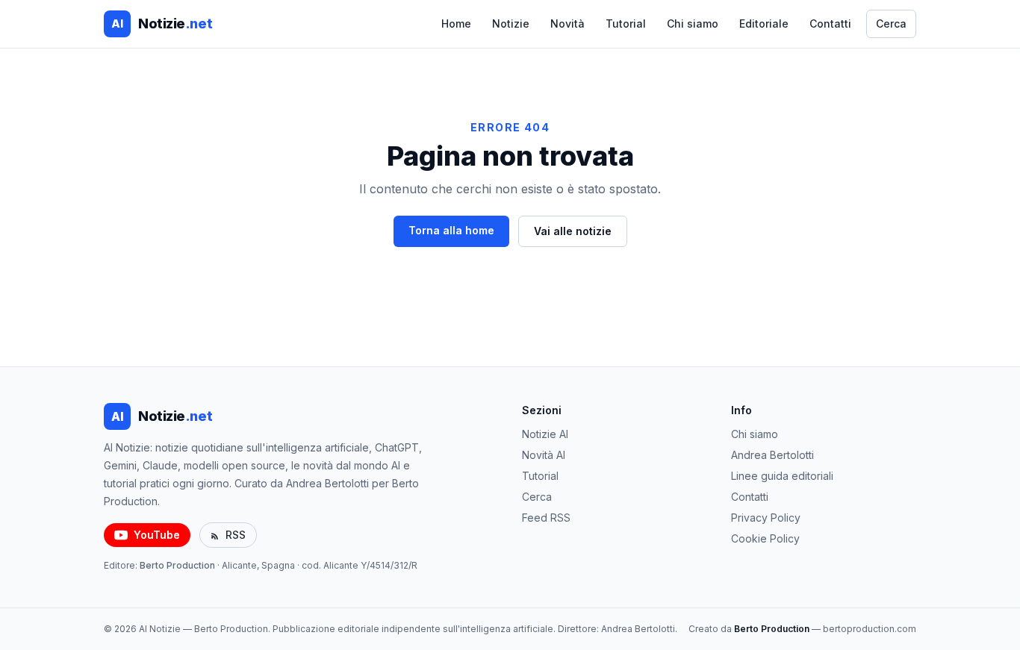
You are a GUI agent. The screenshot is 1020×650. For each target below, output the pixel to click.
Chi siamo (692, 23)
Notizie (510, 23)
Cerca (891, 23)
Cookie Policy (765, 538)
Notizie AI (545, 434)
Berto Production (177, 565)
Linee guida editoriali (782, 475)
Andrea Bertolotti (772, 455)
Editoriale (764, 23)
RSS (236, 534)
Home (456, 23)
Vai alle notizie (573, 231)
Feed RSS (546, 517)
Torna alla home (451, 230)
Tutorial (626, 23)
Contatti (830, 23)
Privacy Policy (765, 517)
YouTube (157, 534)
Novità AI (543, 455)
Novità (567, 23)
